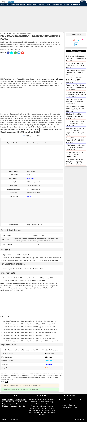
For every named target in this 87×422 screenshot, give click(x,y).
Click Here (48, 357)
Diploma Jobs (21, 404)
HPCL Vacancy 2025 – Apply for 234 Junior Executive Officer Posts (76, 147)
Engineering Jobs (8, 404)
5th (23, 83)
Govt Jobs (30, 178)
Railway (66, 4)
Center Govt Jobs (44, 4)
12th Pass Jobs (20, 399)
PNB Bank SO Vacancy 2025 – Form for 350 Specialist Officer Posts (75, 73)
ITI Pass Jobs (22, 402)
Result (22, 4)
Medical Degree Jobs (10, 406)
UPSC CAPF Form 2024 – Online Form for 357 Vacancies (74, 80)
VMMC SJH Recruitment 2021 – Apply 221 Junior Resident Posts (22, 385)
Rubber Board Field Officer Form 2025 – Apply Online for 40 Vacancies (76, 87)
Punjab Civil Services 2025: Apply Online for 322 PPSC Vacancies (75, 140)
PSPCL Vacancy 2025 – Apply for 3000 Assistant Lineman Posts (74, 102)
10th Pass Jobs (8, 399)
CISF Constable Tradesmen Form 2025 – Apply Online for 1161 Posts (76, 58)
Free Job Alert (31, 4)
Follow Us (48, 368)
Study (8, 2)
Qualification (75, 4)
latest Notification (57, 79)
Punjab (29, 196)
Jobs (7, 4)
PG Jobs (22, 406)
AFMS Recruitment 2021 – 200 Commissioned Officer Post (21, 389)
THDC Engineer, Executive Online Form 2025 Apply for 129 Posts (75, 65)
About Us (65, 405)
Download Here (48, 353)
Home (2, 4)
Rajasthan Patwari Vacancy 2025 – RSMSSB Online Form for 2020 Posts (76, 94)
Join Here (48, 361)
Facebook (48, 364)
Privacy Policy (67, 407)
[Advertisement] (43, 18)
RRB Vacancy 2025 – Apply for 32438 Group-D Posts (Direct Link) (75, 123)
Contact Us (74, 405)
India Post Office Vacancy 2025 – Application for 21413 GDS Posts (76, 109)
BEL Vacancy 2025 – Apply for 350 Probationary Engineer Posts (75, 155)
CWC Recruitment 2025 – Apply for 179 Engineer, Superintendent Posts (74, 162)
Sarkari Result (57, 4)
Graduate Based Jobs (9, 402)
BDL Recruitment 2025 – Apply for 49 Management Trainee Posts (75, 116)
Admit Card (15, 4)
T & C (75, 407)
